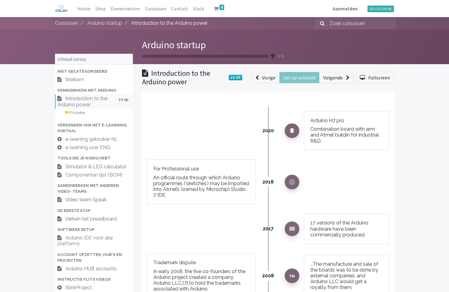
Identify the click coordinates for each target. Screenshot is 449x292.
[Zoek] (321, 23)
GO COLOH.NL (380, 8)
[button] (94, 71)
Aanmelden (345, 8)
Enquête (77, 112)
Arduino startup (174, 45)
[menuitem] (84, 8)
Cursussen (66, 23)
